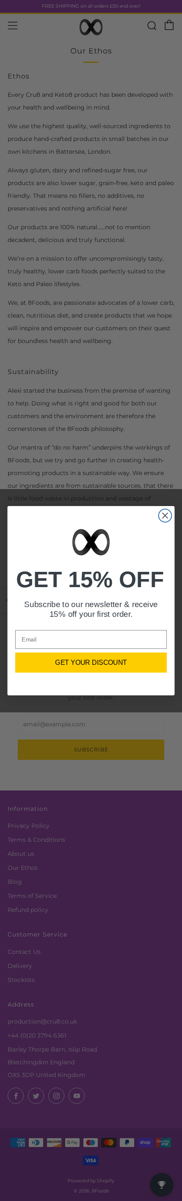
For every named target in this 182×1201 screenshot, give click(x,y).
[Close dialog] (165, 515)
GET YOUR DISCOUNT (91, 662)
